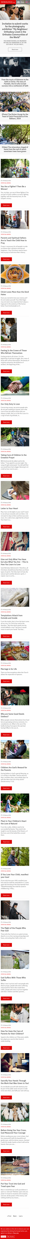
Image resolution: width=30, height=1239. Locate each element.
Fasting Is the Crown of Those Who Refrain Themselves (14, 351)
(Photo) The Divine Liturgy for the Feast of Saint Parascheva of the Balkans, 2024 (15, 116)
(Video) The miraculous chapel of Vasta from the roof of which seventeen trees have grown (15, 149)
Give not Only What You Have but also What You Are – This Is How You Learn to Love (14, 562)
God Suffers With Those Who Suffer (13, 978)
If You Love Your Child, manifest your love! (14, 875)
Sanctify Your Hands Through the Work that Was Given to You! (15, 1081)
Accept (3, 1236)
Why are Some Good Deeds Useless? (12, 715)
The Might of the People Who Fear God (13, 929)
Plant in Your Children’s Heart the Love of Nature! (13, 822)
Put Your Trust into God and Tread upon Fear (13, 1184)
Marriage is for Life (9, 669)
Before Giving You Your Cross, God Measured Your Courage (13, 1131)
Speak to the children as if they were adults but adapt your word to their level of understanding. (15, 1039)
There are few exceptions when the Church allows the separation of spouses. (14, 673)
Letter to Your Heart (9, 508)
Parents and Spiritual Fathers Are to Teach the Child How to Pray (14, 240)
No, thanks (11, 1236)
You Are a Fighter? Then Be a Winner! (13, 187)
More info (16, 1233)
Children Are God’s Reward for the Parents (14, 768)
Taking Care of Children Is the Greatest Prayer (14, 456)
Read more (15, 49)
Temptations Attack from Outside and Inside (11, 616)
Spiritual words (6, 183)
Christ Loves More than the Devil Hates (15, 293)
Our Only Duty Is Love (10, 404)
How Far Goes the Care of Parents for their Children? (12, 1032)
